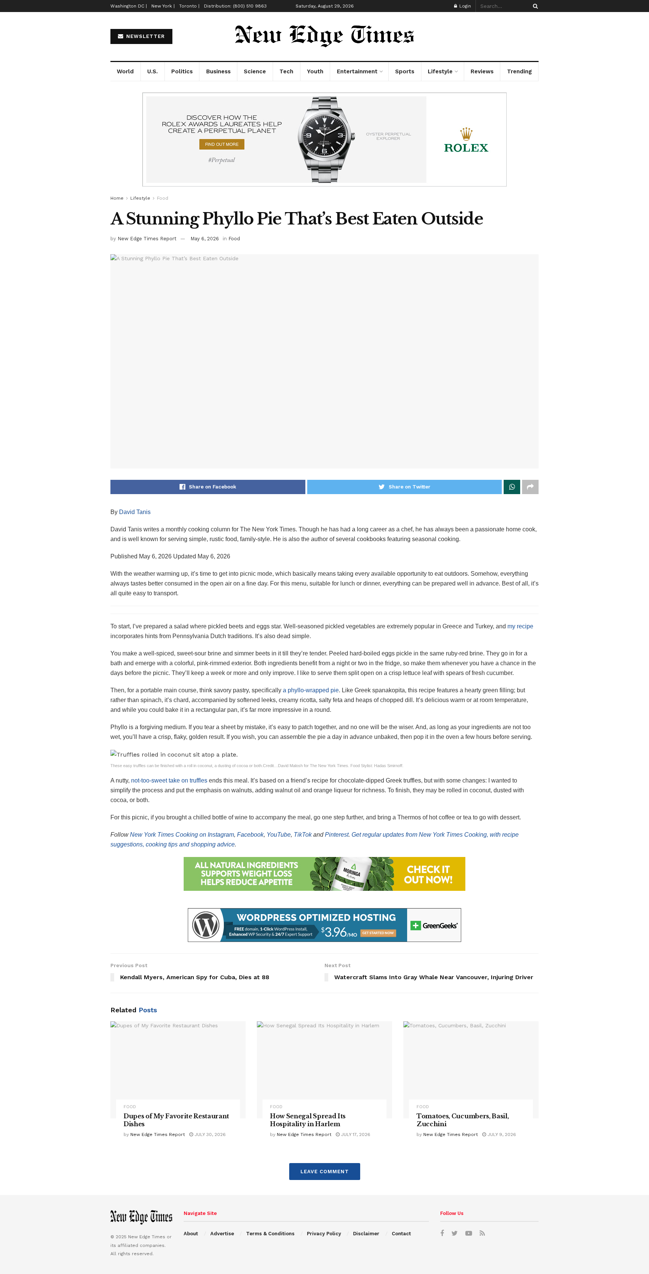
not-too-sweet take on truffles (169, 780)
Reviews (482, 71)
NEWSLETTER (144, 36)
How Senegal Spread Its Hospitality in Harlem (308, 1120)
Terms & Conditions (270, 1233)
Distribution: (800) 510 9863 (235, 6)
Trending (519, 71)
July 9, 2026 (501, 1134)
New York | (163, 6)
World (125, 71)
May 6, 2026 (204, 238)
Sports (404, 71)
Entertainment (357, 71)
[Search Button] (534, 6)
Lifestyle (440, 71)
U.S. (152, 71)
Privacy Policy (324, 1233)
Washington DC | (128, 6)
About (191, 1233)
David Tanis (135, 512)
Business (218, 71)
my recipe (520, 626)
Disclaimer (366, 1233)
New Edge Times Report (147, 238)
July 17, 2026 (355, 1134)
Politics (182, 71)
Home (117, 198)
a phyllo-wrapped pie (311, 690)
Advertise (222, 1233)
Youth (315, 71)
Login (464, 6)
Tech (286, 71)
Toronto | (189, 6)
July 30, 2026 (209, 1134)
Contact (401, 1233)
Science (255, 71)
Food (162, 198)
